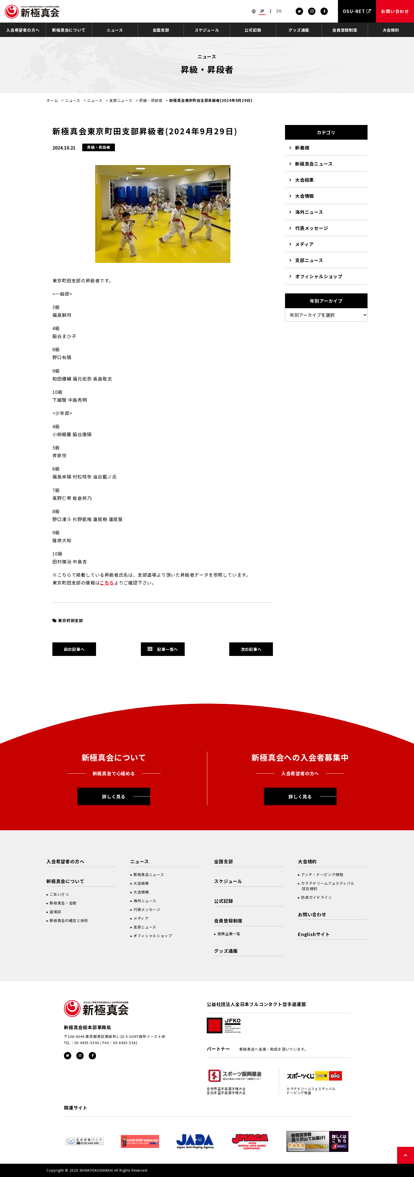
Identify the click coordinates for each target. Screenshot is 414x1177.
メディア (304, 244)
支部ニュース (120, 100)
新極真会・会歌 (63, 903)
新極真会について (68, 30)
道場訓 (55, 911)
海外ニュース (309, 211)
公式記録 (252, 30)
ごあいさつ (59, 894)
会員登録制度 (344, 30)
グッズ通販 (298, 30)
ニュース (115, 30)
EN (279, 11)
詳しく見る (114, 796)
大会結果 (304, 179)
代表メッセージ (311, 228)
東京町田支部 (70, 620)
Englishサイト (314, 934)
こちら (107, 582)
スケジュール (207, 30)
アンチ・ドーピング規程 (322, 874)
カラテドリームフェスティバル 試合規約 (326, 885)
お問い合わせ (312, 914)
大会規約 (391, 30)
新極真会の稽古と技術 (69, 920)
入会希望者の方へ (22, 30)
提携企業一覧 (229, 933)
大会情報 (304, 195)
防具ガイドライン (316, 897)
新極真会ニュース (314, 163)
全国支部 (161, 30)
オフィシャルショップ (318, 276)
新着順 (302, 147)
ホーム (52, 100)
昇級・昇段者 (151, 100)
